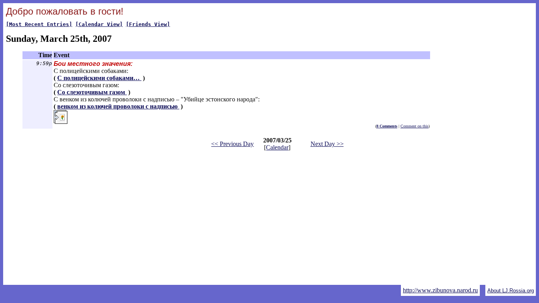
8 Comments (386, 126)
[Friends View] (148, 24)
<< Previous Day (232, 143)
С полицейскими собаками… (99, 78)
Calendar (277, 147)
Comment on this (415, 126)
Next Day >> (327, 143)
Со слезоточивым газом (92, 92)
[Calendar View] (99, 24)
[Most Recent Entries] (39, 24)
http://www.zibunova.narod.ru (440, 290)
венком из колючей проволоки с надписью (118, 106)
